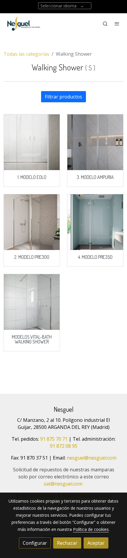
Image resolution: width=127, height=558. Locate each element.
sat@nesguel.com (63, 483)
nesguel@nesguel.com (91, 458)
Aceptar (96, 543)
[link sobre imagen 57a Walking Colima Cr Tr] (32, 302)
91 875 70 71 (54, 439)
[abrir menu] (117, 23)
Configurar (35, 543)
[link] (23, 23)
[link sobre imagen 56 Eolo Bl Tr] (32, 142)
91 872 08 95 (63, 446)
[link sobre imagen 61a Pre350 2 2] (95, 222)
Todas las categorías (26, 54)
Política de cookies (91, 529)
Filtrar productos (63, 96)
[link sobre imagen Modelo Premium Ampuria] (95, 142)
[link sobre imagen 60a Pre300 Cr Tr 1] (32, 222)
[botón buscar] (105, 23)
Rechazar (67, 543)
